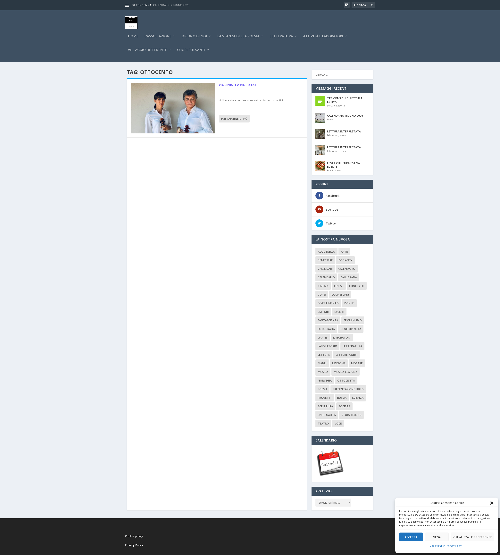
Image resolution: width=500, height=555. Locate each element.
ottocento (346, 380)
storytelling (351, 415)
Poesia (322, 389)
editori (323, 312)
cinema (323, 286)
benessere (325, 260)
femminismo (353, 320)
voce (338, 423)
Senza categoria (336, 105)
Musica (323, 372)
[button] (492, 503)
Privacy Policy (454, 545)
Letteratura (352, 346)
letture (324, 355)
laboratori (332, 135)
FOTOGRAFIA (326, 329)
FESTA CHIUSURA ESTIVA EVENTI (343, 164)
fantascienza (328, 320)
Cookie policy (134, 536)
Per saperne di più (234, 119)
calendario (346, 269)
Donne (349, 303)
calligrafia (348, 277)
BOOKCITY (345, 260)
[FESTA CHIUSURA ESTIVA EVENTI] (320, 166)
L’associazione (157, 36)
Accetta (411, 537)
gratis (323, 337)
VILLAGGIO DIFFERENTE (147, 50)
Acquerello (326, 251)
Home (133, 36)
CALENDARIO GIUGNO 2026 (171, 5)
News (330, 119)
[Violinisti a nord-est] (173, 108)
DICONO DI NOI (194, 36)
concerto (356, 286)
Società (344, 406)
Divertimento (328, 303)
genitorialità (350, 329)
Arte (344, 251)
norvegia (325, 380)
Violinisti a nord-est (238, 85)
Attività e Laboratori (323, 36)
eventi (339, 312)
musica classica (345, 372)
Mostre (357, 363)
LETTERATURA (281, 36)
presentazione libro (348, 389)
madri (322, 363)
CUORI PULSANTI (191, 50)
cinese (338, 286)
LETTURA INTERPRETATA (344, 131)
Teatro (323, 423)
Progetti (324, 397)
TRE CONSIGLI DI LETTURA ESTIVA (344, 100)
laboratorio (327, 346)
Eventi (330, 170)
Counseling (340, 294)
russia (341, 397)
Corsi (322, 294)
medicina (339, 363)
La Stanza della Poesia (238, 36)
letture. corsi (346, 355)
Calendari (325, 269)
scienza (357, 397)
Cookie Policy (437, 545)
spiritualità (327, 415)
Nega (437, 537)
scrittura (325, 406)
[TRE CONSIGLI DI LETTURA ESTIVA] (320, 101)
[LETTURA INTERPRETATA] (320, 134)
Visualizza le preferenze (472, 537)
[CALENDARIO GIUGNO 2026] (320, 118)
